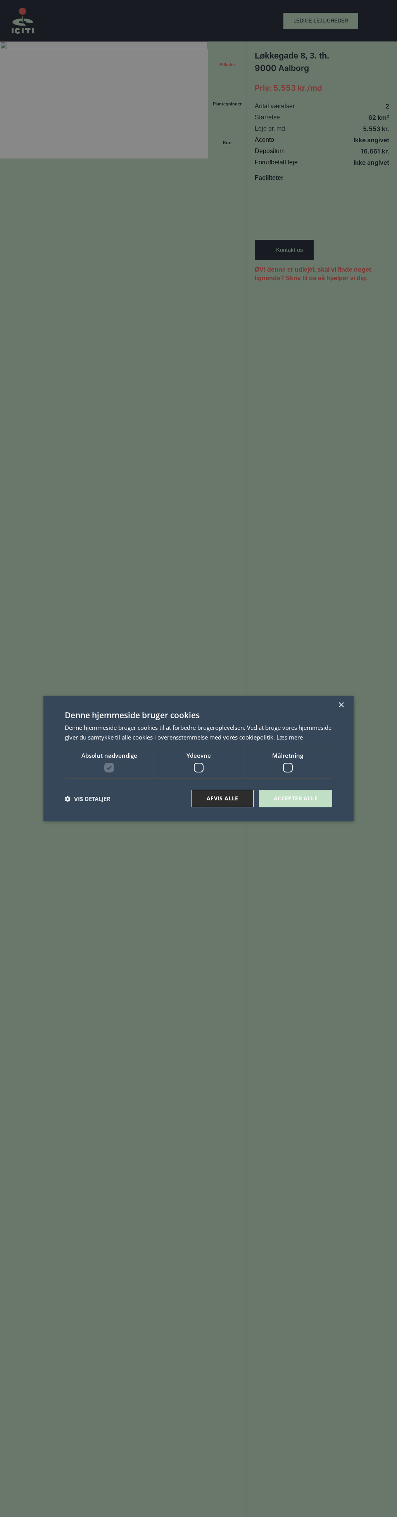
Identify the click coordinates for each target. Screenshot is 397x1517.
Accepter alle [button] (296, 798)
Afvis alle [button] (222, 798)
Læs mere (289, 737)
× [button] (341, 705)
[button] (87, 799)
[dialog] (198, 758)
